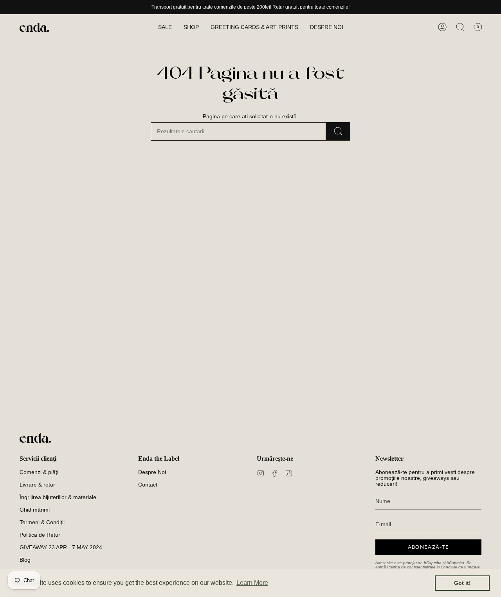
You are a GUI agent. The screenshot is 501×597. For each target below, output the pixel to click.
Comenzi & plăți (39, 472)
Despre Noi (152, 472)
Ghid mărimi (35, 510)
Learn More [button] (252, 582)
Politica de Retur (40, 535)
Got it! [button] (462, 583)
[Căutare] (338, 131)
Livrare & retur (37, 485)
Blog (25, 560)
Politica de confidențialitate (411, 567)
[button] (191, 27)
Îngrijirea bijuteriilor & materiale (58, 497)
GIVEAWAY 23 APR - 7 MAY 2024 (61, 547)
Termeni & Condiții (42, 522)
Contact (147, 485)
